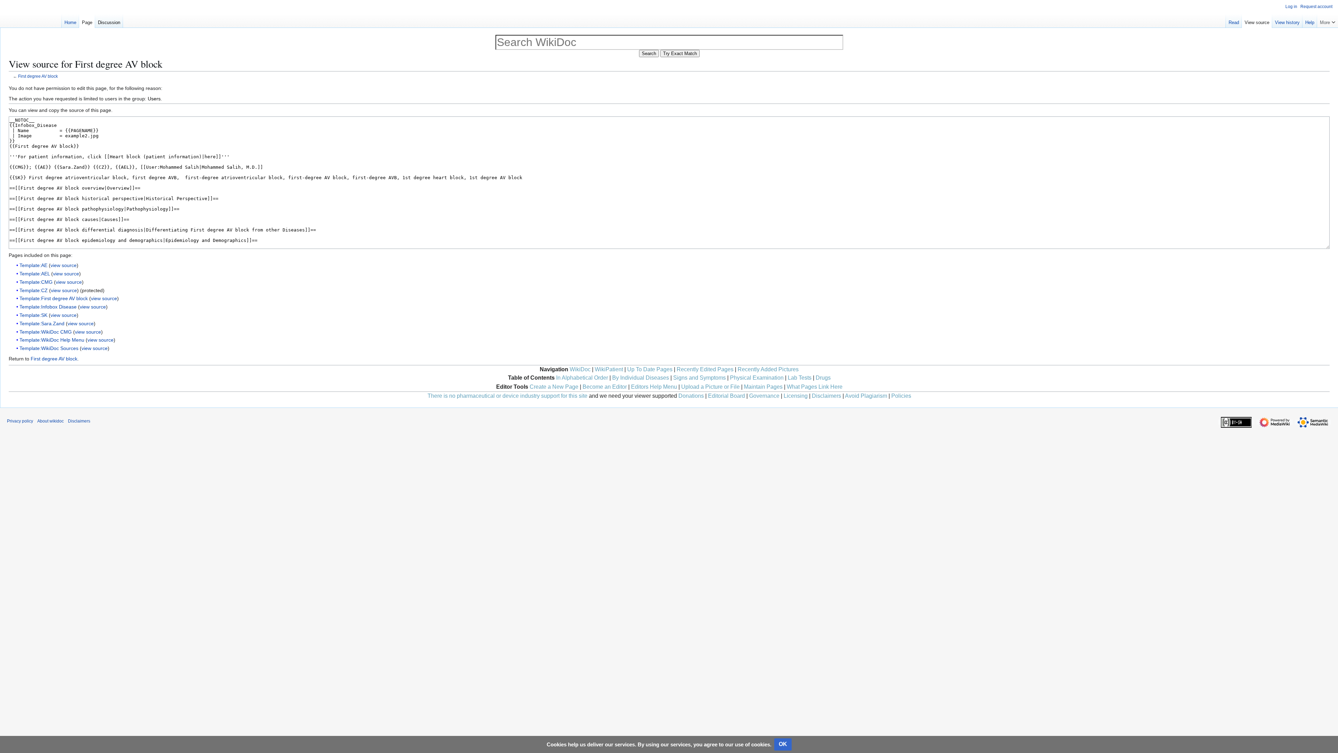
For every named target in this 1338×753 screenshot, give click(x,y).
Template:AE (33, 265)
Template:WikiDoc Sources (49, 348)
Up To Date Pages (649, 369)
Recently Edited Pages (705, 369)
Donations (691, 396)
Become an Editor (605, 387)
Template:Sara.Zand (42, 323)
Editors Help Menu (654, 387)
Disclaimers (826, 396)
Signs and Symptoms (699, 378)
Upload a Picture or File (710, 387)
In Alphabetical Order (582, 378)
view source (64, 265)
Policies (901, 396)
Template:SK (33, 315)
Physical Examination (757, 378)
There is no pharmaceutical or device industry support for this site (507, 396)
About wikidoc (50, 421)
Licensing (796, 396)
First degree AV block (38, 76)
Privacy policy (20, 421)
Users (154, 98)
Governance (764, 396)
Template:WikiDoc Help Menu (52, 340)
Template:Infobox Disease (48, 307)
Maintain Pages (763, 387)
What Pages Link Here (815, 387)
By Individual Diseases (640, 378)
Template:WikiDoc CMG (46, 332)
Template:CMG (36, 282)
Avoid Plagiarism (866, 396)
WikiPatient (609, 369)
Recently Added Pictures (768, 369)
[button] (1327, 21)
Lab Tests (800, 378)
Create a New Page (554, 387)
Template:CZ (34, 290)
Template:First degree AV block (54, 298)
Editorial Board (726, 396)
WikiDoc (580, 369)
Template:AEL (35, 273)
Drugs (823, 378)
